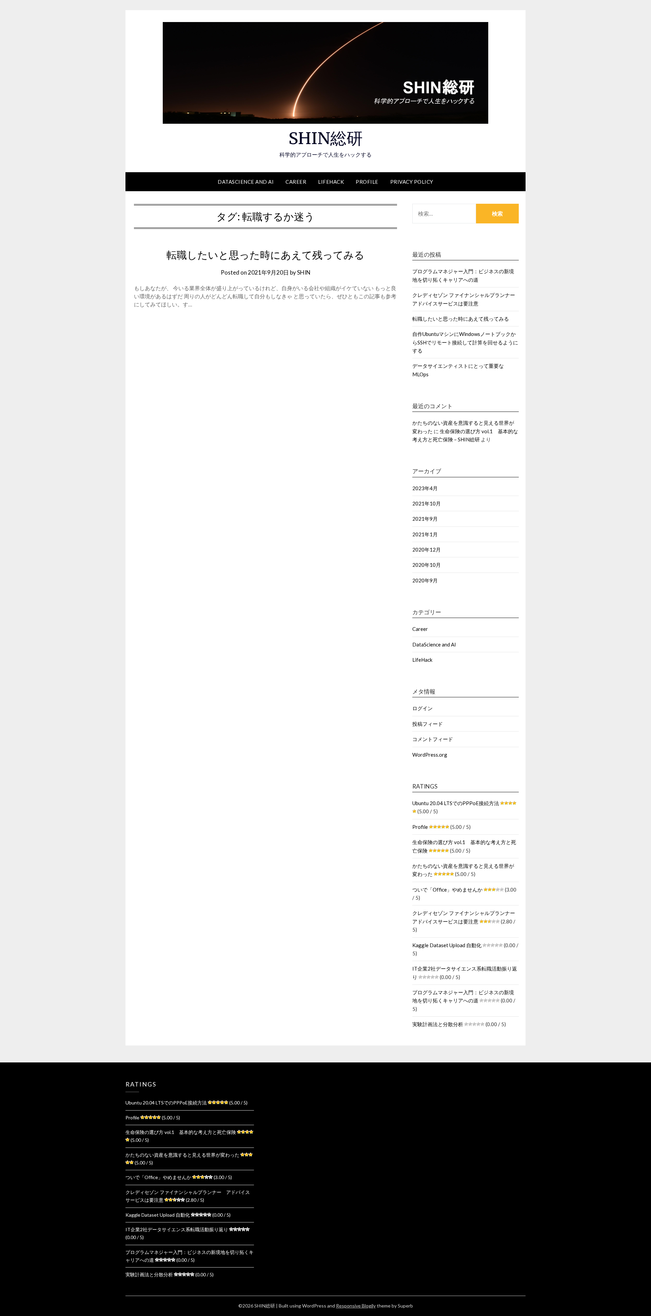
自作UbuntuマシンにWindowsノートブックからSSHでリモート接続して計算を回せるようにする (465, 342)
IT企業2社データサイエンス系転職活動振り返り (176, 1229)
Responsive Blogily (356, 1306)
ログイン (422, 708)
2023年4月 (425, 488)
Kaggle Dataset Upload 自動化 (446, 945)
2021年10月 (426, 503)
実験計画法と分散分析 (437, 1024)
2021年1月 (425, 534)
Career (295, 182)
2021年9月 (425, 519)
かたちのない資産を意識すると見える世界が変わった (182, 1155)
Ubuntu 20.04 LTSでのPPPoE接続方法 (455, 803)
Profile (367, 182)
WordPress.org (429, 755)
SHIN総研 (326, 138)
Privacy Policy (411, 182)
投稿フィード (427, 724)
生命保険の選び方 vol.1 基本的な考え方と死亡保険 (180, 1132)
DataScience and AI (246, 182)
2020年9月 (425, 580)
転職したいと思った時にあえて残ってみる (265, 254)
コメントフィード (432, 739)
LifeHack (331, 182)
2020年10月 (426, 565)
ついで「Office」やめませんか (447, 889)
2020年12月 (426, 549)
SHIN (304, 272)
